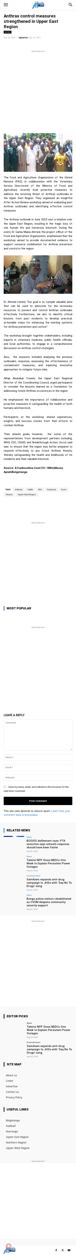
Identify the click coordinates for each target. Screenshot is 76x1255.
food (63, 489)
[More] (54, 44)
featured (51, 489)
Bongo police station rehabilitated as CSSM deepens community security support (49, 902)
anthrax (18, 489)
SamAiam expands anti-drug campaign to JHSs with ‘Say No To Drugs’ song (49, 883)
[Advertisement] (38, 91)
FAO (40, 489)
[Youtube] (69, 1250)
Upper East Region (27, 494)
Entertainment (33, 876)
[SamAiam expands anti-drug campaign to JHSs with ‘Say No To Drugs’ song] (14, 882)
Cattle (30, 489)
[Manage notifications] (9, 1246)
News (8, 32)
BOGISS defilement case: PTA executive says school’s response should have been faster (48, 844)
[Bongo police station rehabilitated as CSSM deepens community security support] (14, 901)
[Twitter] (62, 1250)
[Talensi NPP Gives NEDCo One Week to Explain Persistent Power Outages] (14, 863)
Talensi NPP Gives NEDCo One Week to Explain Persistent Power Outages (48, 863)
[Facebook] (56, 1250)
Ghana (9, 494)
